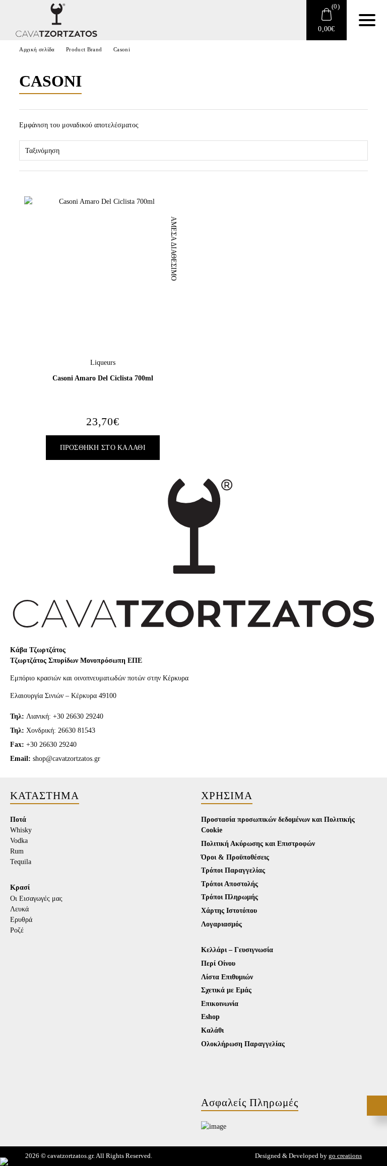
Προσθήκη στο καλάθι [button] (103, 447)
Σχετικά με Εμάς (226, 990)
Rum (17, 851)
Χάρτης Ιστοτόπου (229, 910)
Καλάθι (212, 1030)
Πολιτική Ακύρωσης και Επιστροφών (258, 843)
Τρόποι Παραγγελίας (233, 870)
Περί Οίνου (218, 963)
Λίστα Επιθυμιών (227, 977)
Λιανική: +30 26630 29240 (56, 716)
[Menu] (367, 20)
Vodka (19, 840)
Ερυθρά (21, 919)
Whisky (21, 830)
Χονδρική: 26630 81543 (52, 730)
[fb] (18, 1119)
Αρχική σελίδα (36, 49)
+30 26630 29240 (43, 744)
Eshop (210, 1017)
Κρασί (20, 887)
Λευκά (19, 909)
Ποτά (18, 819)
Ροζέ (17, 930)
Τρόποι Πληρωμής (229, 897)
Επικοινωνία (219, 1003)
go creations (345, 1155)
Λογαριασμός (221, 924)
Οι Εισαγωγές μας (36, 898)
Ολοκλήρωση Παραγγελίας (243, 1044)
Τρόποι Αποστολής (229, 884)
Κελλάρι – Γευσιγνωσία (237, 950)
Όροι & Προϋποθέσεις (235, 857)
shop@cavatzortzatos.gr (55, 758)
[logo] (50, 20)
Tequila (20, 862)
